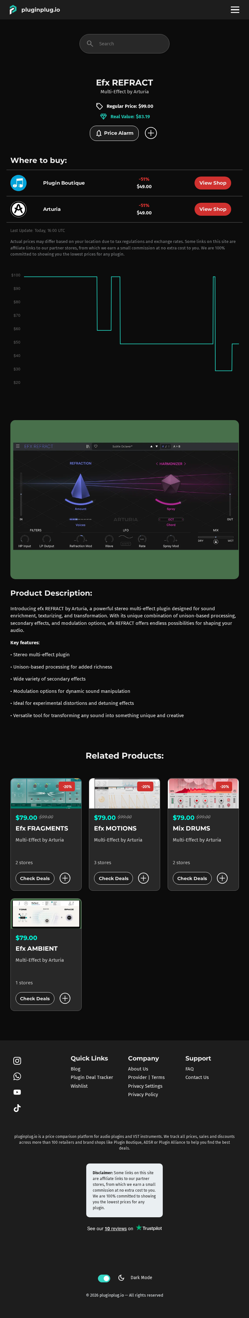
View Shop (212, 183)
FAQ (189, 1069)
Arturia (141, 92)
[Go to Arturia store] (20, 209)
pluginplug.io (40, 9)
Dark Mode (134, 1277)
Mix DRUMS (191, 828)
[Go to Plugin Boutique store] (20, 182)
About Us (138, 1069)
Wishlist (79, 1086)
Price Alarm (114, 133)
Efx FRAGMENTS (42, 828)
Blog (75, 1069)
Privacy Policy (143, 1094)
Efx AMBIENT (37, 948)
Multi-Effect (113, 92)
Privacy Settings (145, 1086)
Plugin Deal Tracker (92, 1077)
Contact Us (197, 1077)
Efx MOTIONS (115, 828)
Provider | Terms (146, 1077)
